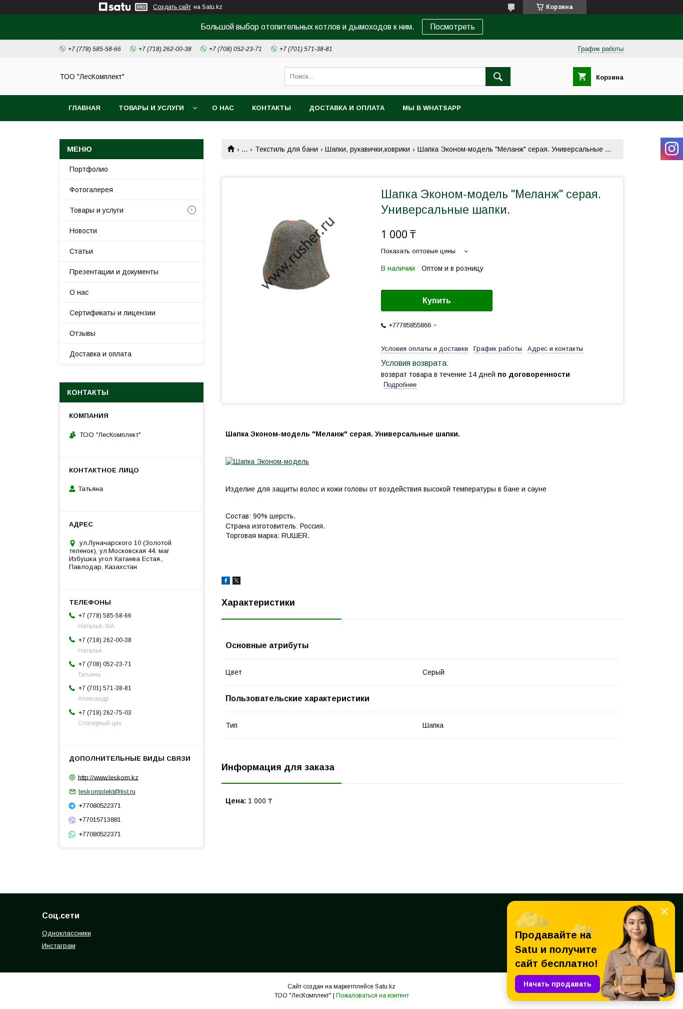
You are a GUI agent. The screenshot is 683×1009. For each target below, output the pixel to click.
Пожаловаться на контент (372, 995)
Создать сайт (172, 7)
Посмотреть (452, 27)
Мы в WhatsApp (431, 108)
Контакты (271, 108)
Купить (436, 300)
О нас (223, 108)
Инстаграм (59, 945)
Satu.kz (385, 986)
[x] (236, 582)
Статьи (81, 251)
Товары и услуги (151, 108)
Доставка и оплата (346, 108)
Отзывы (83, 333)
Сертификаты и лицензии (113, 313)
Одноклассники (66, 933)
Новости (83, 231)
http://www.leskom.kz (108, 777)
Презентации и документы (114, 272)
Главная (84, 108)
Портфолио (89, 169)
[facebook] (226, 582)
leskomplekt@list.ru (107, 791)
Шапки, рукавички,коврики (367, 149)
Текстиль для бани (286, 149)
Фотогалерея (91, 190)
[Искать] (498, 76)
